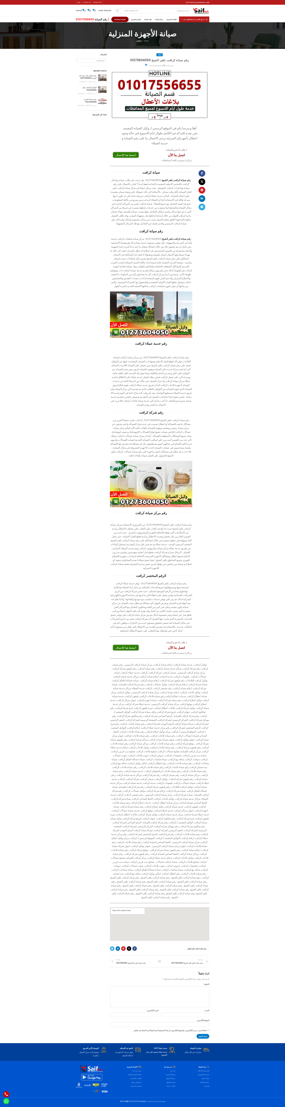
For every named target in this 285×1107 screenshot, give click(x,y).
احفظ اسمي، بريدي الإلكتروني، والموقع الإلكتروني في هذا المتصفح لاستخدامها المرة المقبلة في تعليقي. (170, 1030)
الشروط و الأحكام (203, 1071)
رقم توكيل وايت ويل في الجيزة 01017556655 (88, 76)
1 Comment (83, 82)
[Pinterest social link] (202, 190)
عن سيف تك (168, 1067)
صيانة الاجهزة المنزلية (134, 1074)
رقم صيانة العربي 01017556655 (90, 100)
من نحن (172, 1071)
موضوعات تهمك (136, 1082)
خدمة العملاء (202, 1067)
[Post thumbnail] (102, 78)
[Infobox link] (193, 1050)
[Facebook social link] (202, 173)
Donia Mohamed (155, 66)
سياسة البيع (205, 1078)
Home (146, 41)
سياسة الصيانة (204, 1082)
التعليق (206, 984)
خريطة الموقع (170, 1078)
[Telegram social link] (202, 207)
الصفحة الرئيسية (136, 1086)
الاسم (206, 1010)
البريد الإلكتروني (152, 1010)
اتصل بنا (206, 1086)
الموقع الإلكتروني (203, 1020)
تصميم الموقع (171, 1082)
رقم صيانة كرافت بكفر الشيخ (176, 180)
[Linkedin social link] (202, 198)
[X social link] (202, 181)
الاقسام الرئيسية (132, 1067)
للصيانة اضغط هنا (119, 19)
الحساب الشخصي (135, 1078)
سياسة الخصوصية (203, 1074)
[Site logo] (201, 10)
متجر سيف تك (136, 1071)
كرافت (138, 41)
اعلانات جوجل (170, 1086)
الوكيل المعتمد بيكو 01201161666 (90, 88)
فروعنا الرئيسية (170, 1074)
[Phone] (6, 1094)
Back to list (159, 961)
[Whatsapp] (6, 1101)
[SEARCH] (117, 10)
